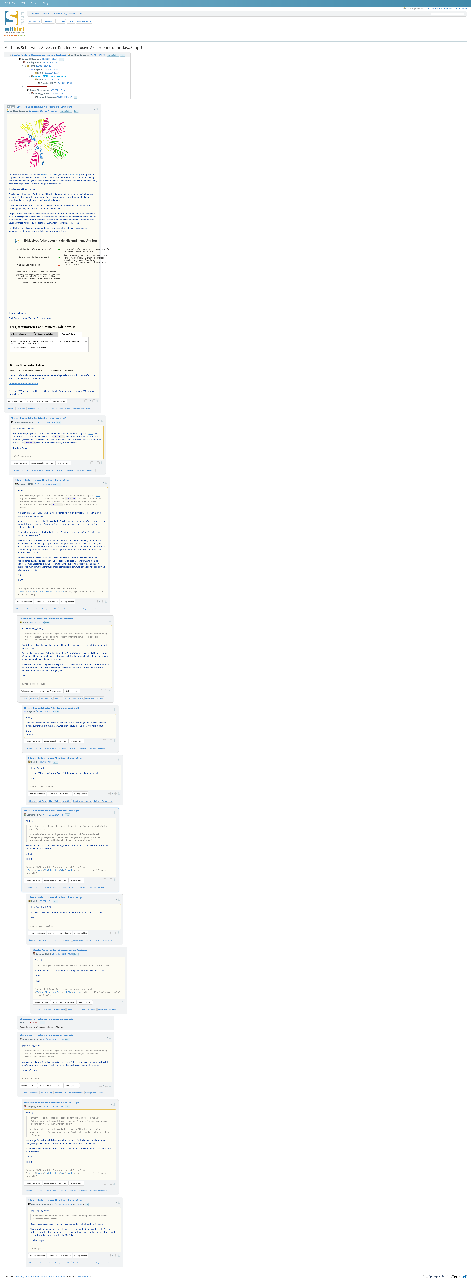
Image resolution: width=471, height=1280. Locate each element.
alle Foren (21, 408)
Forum (34, 3)
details (48, 200)
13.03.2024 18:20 (45, 901)
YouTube (40, 591)
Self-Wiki (50, 591)
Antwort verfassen (15, 401)
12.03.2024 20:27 (45, 762)
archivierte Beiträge (84, 21)
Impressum (46, 1276)
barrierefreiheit (65, 111)
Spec (91, 433)
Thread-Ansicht (48, 21)
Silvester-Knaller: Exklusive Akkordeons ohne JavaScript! (44, 106)
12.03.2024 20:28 (31, 1022)
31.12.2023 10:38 (39, 111)
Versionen (53, 111)
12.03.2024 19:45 (48, 484)
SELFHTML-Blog (34, 21)
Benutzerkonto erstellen (61, 408)
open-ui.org (75, 174)
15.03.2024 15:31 (65, 954)
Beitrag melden (59, 401)
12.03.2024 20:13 (36, 622)
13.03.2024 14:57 (56, 814)
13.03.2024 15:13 (56, 1039)
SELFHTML (11, 3)
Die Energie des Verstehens (27, 1276)
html (76, 111)
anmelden (45, 408)
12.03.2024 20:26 (46, 711)
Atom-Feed (61, 21)
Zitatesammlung (59, 13)
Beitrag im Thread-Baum (81, 408)
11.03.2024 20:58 (47, 422)
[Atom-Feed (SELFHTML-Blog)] (7, 35)
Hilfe (80, 13)
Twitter (22, 591)
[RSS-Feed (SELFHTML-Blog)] (14, 35)
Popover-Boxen (47, 174)
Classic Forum (81, 1276)
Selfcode (60, 591)
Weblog (11, 107)
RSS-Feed (70, 21)
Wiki (23, 3)
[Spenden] (21, 35)
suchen (72, 13)
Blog (45, 3)
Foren (44, 13)
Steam (31, 591)
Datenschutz (59, 1276)
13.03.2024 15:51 (65, 1204)
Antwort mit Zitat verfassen (38, 401)
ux (87, 1204)
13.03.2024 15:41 (56, 1106)
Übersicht (35, 13)
